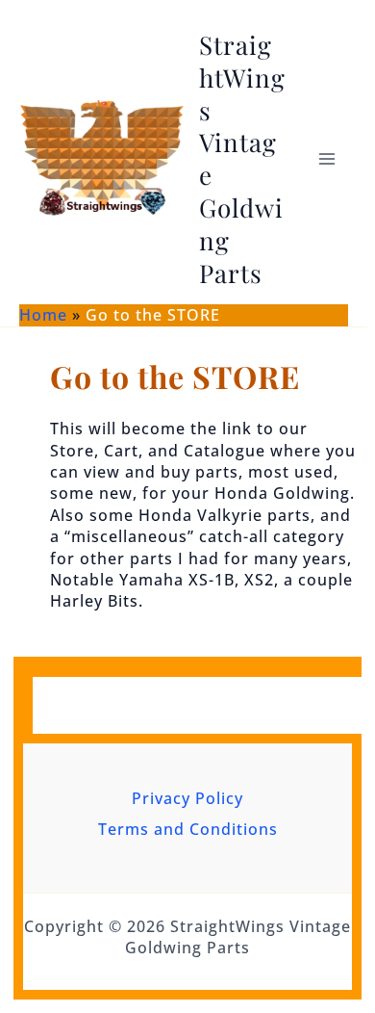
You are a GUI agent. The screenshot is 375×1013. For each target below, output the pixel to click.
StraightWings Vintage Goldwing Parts (242, 159)
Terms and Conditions (188, 829)
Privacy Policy (187, 798)
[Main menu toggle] (327, 159)
